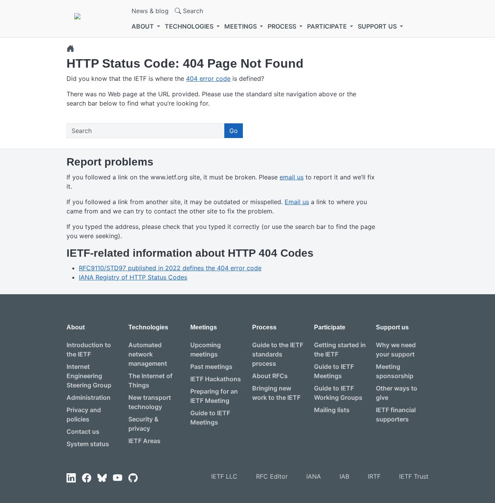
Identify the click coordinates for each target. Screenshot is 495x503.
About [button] (143, 26)
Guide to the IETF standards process (277, 354)
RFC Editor (272, 476)
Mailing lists (332, 410)
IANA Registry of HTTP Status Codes (133, 277)
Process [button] (283, 26)
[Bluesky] (102, 478)
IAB (344, 476)
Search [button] (192, 11)
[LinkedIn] (71, 478)
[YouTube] (117, 478)
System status (88, 444)
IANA (313, 476)
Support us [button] (378, 26)
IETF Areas (144, 441)
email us (292, 177)
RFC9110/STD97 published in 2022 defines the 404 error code (170, 268)
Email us (297, 202)
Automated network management (147, 354)
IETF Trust (413, 476)
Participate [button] (327, 26)
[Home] (70, 48)
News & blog (150, 11)
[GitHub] (133, 478)
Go (233, 131)
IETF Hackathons (215, 379)
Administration (89, 397)
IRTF (374, 476)
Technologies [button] (190, 26)
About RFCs (270, 376)
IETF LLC (224, 476)
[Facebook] (86, 478)
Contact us (83, 431)
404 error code (208, 78)
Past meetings (211, 366)
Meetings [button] (241, 26)
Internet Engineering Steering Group (89, 376)
